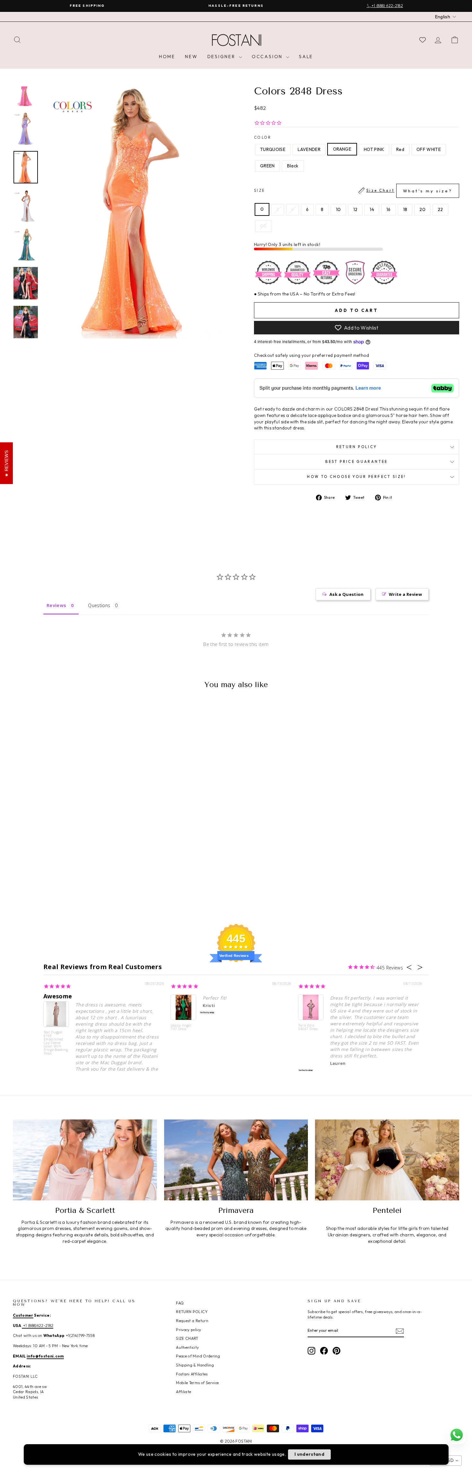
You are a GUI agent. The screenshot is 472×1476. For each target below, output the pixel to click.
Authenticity (187, 1347)
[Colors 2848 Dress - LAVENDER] (44, 886)
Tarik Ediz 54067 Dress (308, 1027)
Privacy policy (188, 1329)
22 (440, 209)
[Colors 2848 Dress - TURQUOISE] (36, 886)
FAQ (180, 1303)
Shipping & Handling (195, 1365)
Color (263, 137)
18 (405, 209)
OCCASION (268, 56)
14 (372, 209)
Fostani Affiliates (191, 1374)
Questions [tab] (99, 605)
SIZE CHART (187, 1338)
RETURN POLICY (191, 1311)
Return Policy (356, 447)
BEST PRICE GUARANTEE (356, 461)
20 (422, 209)
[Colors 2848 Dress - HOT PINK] (62, 886)
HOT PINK (374, 149)
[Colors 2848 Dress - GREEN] (88, 886)
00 (263, 226)
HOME (167, 56)
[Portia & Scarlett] (85, 1159)
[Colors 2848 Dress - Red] (70, 886)
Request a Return (192, 1320)
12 (355, 209)
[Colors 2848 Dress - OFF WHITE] (79, 886)
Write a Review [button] (405, 594)
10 (338, 209)
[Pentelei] (387, 1159)
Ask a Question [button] (346, 594)
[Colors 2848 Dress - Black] (96, 886)
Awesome (57, 996)
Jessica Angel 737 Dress (181, 1027)
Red (400, 149)
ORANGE (342, 149)
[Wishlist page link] (422, 40)
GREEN (267, 166)
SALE (306, 56)
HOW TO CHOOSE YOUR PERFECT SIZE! (356, 476)
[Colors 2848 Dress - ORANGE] (53, 886)
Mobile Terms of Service (197, 1382)
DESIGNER (222, 56)
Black (293, 166)
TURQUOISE (272, 149)
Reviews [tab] (56, 605)
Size (353, 190)
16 (388, 209)
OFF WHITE (428, 149)
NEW (191, 56)
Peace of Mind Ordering (198, 1356)
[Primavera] (236, 1159)
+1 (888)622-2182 (37, 1325)
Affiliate (183, 1391)
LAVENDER (309, 149)
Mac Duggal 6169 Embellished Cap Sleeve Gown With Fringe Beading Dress (56, 1042)
